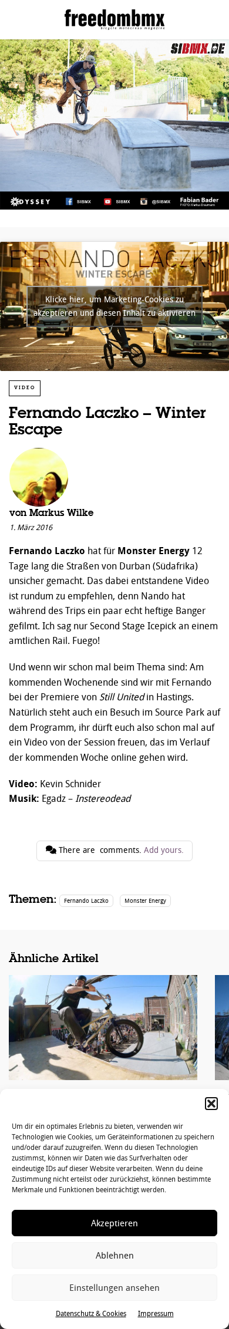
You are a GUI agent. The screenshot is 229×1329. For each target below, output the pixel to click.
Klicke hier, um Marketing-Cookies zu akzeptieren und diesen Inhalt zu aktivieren (114, 306)
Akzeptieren (114, 1223)
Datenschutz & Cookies (91, 1314)
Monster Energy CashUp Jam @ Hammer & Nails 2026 (103, 1055)
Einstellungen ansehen (114, 1288)
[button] (211, 1103)
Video (24, 387)
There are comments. (120, 850)
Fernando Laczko (86, 901)
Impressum (156, 1314)
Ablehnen (115, 1255)
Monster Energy (145, 901)
